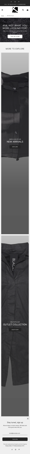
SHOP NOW (15, 329)
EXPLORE (15, 146)
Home (2, 15)
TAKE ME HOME (15, 36)
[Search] (23, 10)
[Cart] (27, 10)
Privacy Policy (8, 445)
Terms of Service (18, 445)
